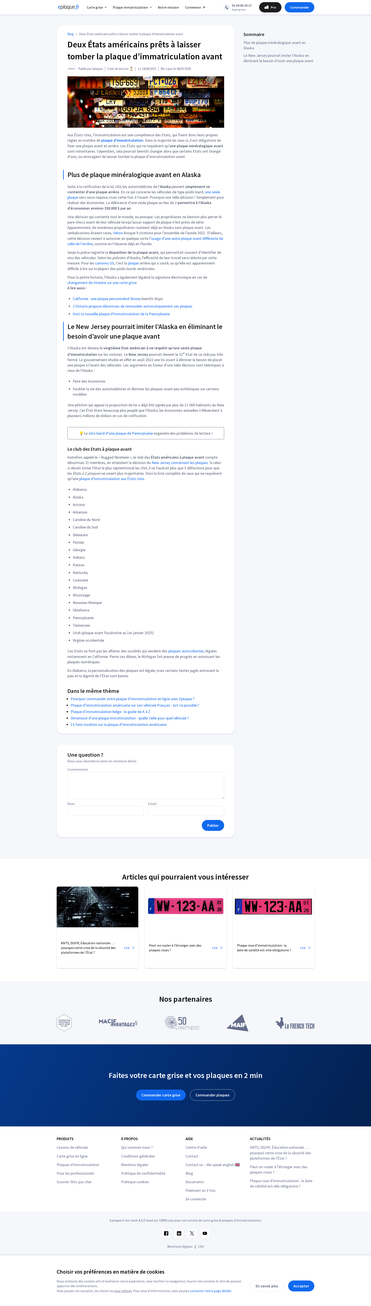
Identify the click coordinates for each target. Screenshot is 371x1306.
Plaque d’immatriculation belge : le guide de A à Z (110, 711)
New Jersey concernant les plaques (180, 462)
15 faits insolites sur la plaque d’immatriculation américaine (119, 724)
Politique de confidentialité (143, 1173)
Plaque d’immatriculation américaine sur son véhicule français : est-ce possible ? (135, 705)
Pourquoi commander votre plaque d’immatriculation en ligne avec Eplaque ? (132, 698)
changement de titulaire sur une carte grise (102, 282)
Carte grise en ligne (72, 1156)
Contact (192, 1156)
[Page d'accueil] (67, 7)
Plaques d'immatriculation (78, 1164)
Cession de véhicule (72, 1147)
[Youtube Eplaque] (205, 1233)
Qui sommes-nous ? (137, 1147)
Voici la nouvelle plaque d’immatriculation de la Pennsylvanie (121, 313)
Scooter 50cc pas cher (74, 1181)
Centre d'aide (196, 1147)
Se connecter (196, 1198)
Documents (195, 1181)
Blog (189, 1173)
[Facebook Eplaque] (166, 1233)
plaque (133, 263)
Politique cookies (135, 1181)
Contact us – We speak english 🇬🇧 (213, 1164)
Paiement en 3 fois (201, 1190)
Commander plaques (213, 1095)
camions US (104, 263)
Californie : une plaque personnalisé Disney (107, 298)
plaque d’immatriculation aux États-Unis (111, 478)
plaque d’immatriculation (122, 140)
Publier (213, 825)
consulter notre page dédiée (210, 1291)
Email (152, 804)
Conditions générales (138, 1156)
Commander (299, 7)
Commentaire (77, 769)
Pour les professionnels (75, 1173)
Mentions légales (134, 1164)
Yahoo (118, 232)
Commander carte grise (160, 1095)
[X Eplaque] (192, 1233)
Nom (71, 804)
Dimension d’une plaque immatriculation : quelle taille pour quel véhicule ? (130, 718)
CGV (201, 1246)
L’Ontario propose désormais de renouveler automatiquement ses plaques (132, 306)
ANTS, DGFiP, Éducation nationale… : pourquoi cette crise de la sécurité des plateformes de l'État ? (280, 1152)
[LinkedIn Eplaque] (179, 1233)
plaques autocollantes (186, 650)
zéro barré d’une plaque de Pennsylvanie (120, 433)
